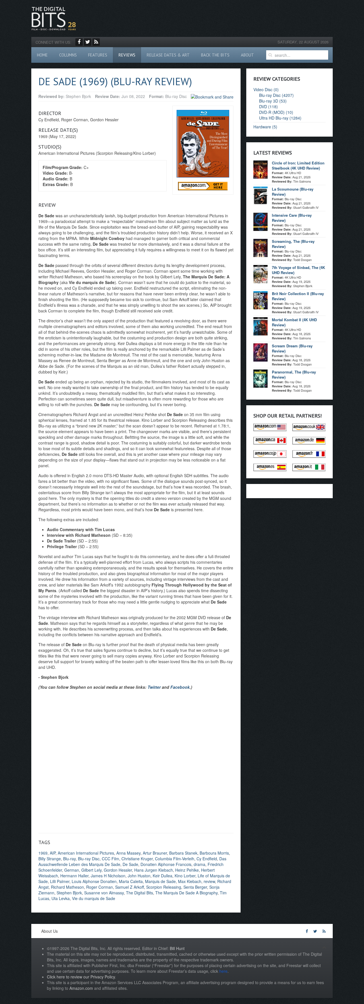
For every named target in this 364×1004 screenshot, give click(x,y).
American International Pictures (86, 853)
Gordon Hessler (118, 870)
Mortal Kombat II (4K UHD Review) (294, 322)
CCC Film (110, 858)
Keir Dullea (162, 875)
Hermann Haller (74, 875)
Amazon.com (81, 988)
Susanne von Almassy (104, 893)
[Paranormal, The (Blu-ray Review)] (260, 378)
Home (42, 55)
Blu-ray (69, 858)
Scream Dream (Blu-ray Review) (292, 348)
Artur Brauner (155, 853)
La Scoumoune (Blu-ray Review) (292, 191)
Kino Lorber (185, 875)
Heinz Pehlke (187, 870)
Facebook (180, 687)
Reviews (127, 55)
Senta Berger (195, 887)
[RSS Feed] (96, 42)
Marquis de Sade (160, 881)
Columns (68, 55)
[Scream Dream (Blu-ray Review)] (260, 352)
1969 (42, 853)
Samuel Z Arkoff (129, 887)
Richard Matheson (67, 887)
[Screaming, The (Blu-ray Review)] (260, 247)
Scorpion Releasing (163, 887)
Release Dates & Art (168, 55)
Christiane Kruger (137, 858)
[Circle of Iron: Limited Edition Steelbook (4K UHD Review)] (260, 169)
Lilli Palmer (59, 881)
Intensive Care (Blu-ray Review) (292, 217)
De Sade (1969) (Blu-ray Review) (115, 81)
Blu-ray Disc (89, 858)
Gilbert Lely (91, 870)
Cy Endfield (207, 858)
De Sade (130, 864)
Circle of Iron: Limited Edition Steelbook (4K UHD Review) (298, 165)
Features (97, 55)
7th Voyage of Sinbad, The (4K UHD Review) (298, 270)
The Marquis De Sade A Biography (186, 893)
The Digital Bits (139, 893)
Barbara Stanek (183, 853)
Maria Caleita (131, 881)
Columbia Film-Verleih (174, 858)
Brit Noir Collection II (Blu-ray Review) (298, 296)
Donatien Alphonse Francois (165, 864)
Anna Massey (128, 853)
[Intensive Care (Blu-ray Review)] (260, 221)
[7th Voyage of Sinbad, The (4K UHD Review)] (260, 273)
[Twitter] (87, 42)
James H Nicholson (108, 875)
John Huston (139, 875)
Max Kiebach (189, 881)
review (209, 881)
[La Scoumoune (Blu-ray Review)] (260, 195)
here (223, 971)
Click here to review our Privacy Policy (81, 977)
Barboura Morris (214, 853)
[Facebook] (79, 42)
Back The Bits (215, 55)
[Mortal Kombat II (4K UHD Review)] (260, 326)
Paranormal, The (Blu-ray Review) (294, 374)
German (71, 870)
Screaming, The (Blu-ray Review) (293, 244)
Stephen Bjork (69, 893)
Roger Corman (99, 887)
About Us (49, 931)
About (247, 55)
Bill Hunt (177, 948)
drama (199, 864)
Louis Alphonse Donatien (94, 881)
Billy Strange (49, 858)
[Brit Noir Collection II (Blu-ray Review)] (260, 299)
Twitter (154, 687)
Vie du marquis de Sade (93, 898)
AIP (52, 853)
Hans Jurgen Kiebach (153, 870)
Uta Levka (60, 898)
